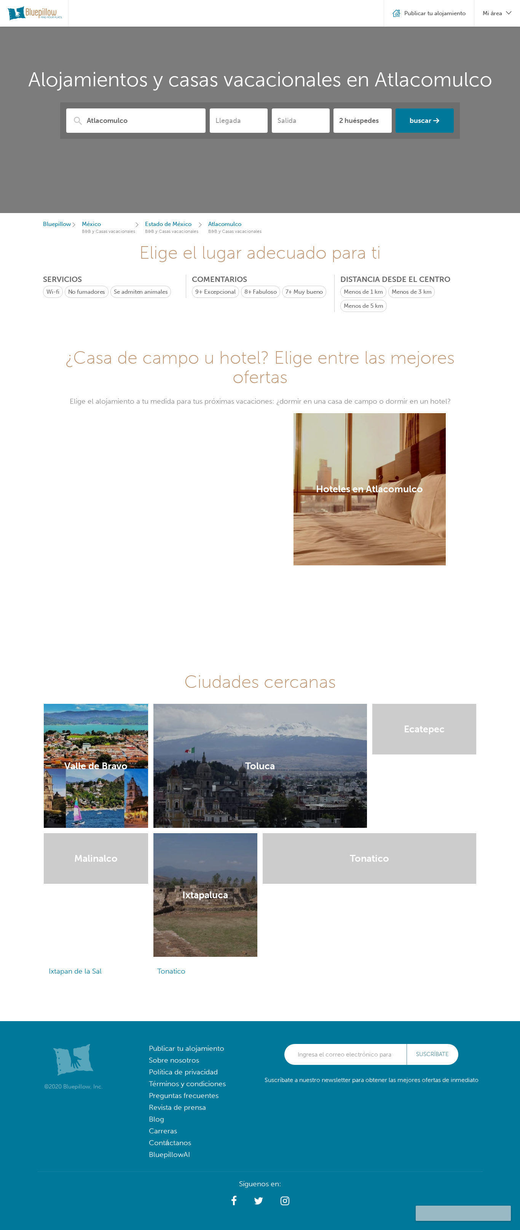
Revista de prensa (177, 1107)
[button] (234, 1201)
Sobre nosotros (174, 1060)
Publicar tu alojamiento (186, 1048)
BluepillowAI (169, 1154)
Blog (156, 1119)
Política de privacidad (183, 1072)
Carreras (163, 1131)
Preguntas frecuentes (184, 1095)
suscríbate (432, 1054)
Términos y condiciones (187, 1083)
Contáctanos (170, 1142)
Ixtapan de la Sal (75, 971)
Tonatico (171, 971)
